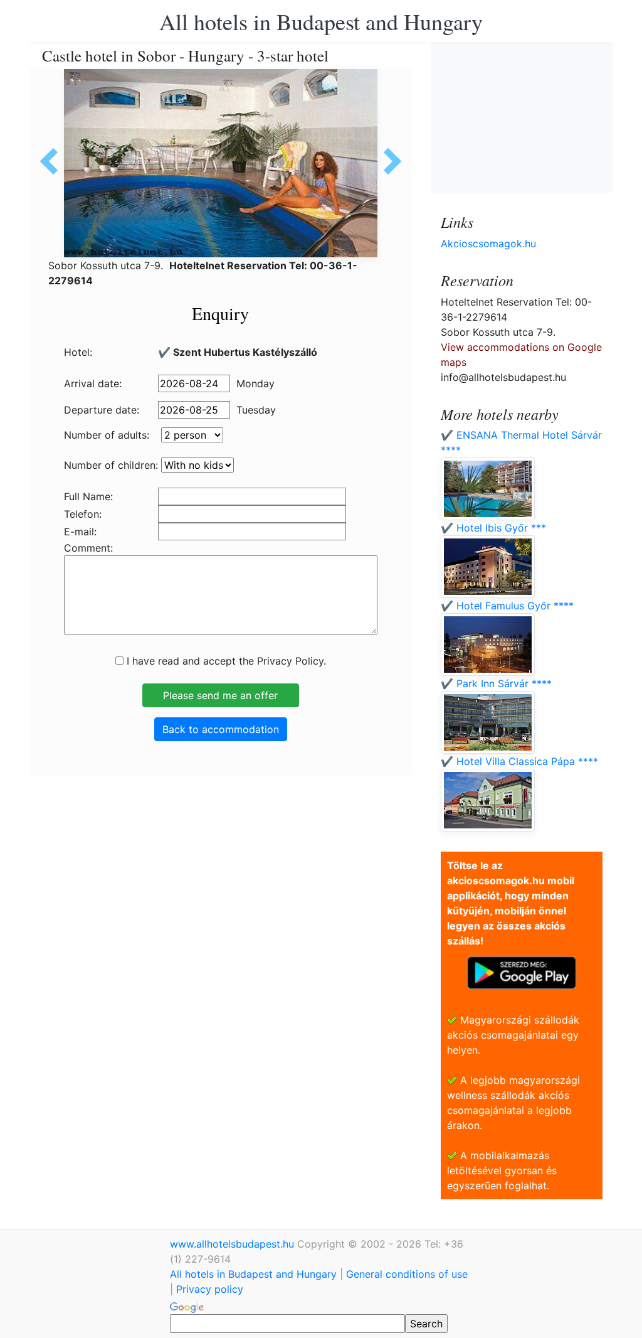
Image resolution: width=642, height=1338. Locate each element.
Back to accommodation (220, 729)
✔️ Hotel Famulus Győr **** (507, 605)
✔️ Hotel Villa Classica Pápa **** (519, 761)
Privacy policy (209, 1289)
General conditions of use (407, 1274)
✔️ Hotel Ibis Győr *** (493, 528)
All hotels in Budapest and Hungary (321, 21)
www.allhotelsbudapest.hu (233, 1244)
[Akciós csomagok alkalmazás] (521, 971)
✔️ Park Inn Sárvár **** (496, 683)
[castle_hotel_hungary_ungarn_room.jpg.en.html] (53, 161)
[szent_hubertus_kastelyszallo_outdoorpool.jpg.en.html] (388, 161)
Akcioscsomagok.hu (488, 243)
